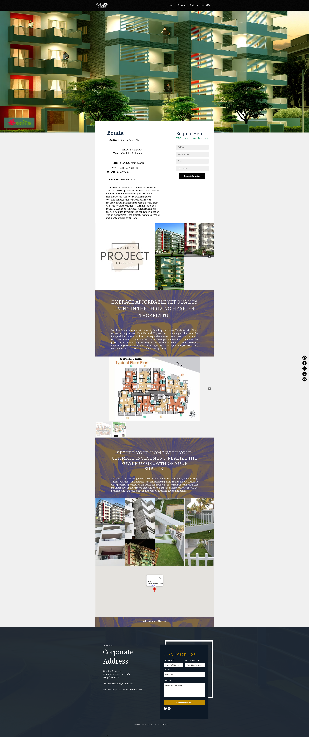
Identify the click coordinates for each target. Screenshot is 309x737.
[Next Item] (209, 256)
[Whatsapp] (304, 358)
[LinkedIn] (304, 374)
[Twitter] (169, 708)
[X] (304, 368)
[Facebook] (304, 363)
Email (166, 670)
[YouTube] (304, 379)
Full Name (168, 660)
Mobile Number (192, 660)
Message (167, 680)
